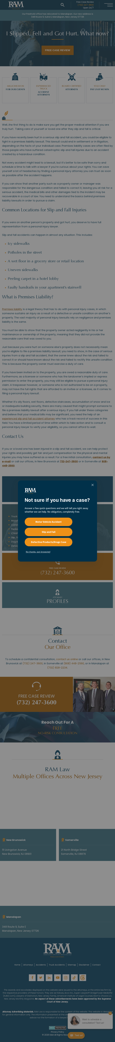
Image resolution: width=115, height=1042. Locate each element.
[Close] (92, 485)
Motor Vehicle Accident (48, 521)
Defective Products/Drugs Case (48, 542)
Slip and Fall (48, 531)
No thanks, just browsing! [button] (38, 551)
